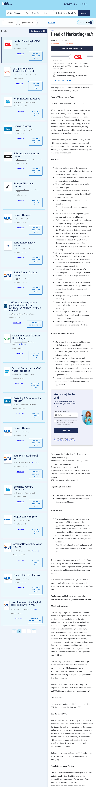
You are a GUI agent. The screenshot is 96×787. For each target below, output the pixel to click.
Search (84, 13)
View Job (20, 54)
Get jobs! (66, 430)
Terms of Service (59, 440)
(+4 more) (22, 344)
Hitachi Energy (21, 160)
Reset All (51, 23)
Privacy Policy (70, 440)
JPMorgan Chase (17, 314)
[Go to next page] (34, 631)
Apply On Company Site (36, 56)
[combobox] (20, 13)
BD (17, 279)
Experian (19, 249)
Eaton (18, 219)
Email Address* (62, 411)
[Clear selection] (27, 13)
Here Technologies (22, 190)
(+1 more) (35, 462)
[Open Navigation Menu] (92, 4)
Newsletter (69, 4)
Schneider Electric (21, 342)
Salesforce (19, 102)
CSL (17, 45)
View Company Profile (62, 80)
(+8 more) (35, 551)
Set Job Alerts (36, 31)
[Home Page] (7, 4)
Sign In (83, 4)
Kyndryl (17, 75)
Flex (17, 130)
